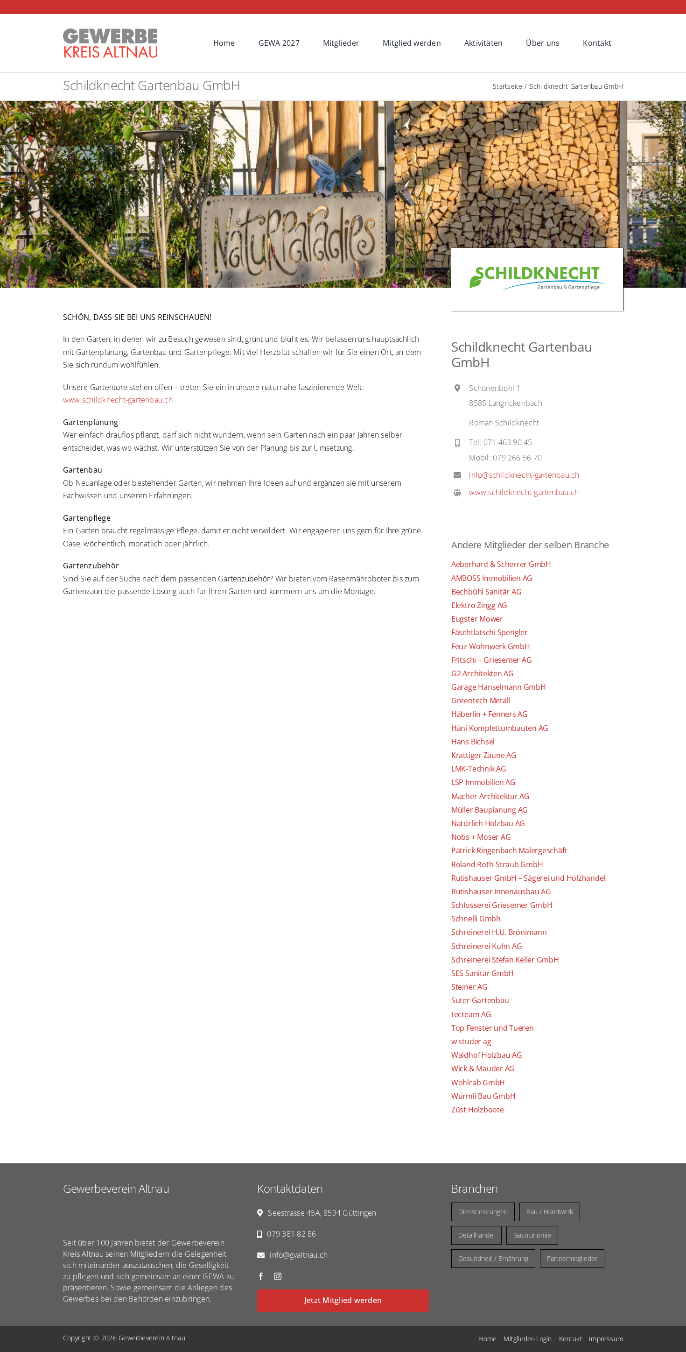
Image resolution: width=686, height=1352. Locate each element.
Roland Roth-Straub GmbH (497, 864)
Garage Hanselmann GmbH (498, 687)
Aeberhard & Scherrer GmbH (501, 564)
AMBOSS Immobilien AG (491, 578)
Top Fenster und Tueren (492, 1028)
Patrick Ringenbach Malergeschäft (509, 850)
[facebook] (261, 1276)
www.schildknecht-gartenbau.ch (118, 400)
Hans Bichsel (473, 741)
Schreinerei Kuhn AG (486, 946)
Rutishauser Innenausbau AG (501, 891)
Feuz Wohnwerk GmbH (490, 646)
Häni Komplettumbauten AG (499, 728)
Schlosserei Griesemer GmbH (502, 905)
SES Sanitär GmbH (482, 973)
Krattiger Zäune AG (484, 755)
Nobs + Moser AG (481, 837)
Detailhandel (476, 1235)
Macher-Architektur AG (490, 796)
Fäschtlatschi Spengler (489, 632)
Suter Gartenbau (480, 1000)
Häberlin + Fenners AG (489, 714)
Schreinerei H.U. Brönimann (499, 932)
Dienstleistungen (483, 1211)
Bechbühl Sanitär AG (486, 592)
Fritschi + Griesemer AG (491, 660)
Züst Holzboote (477, 1109)
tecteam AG (471, 1014)
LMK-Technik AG (478, 769)
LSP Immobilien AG (483, 782)
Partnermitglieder (572, 1258)
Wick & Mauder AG (483, 1068)
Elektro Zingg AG (479, 605)
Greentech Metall (480, 700)
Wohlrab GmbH (478, 1082)
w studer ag (471, 1041)
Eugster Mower (477, 619)
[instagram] (277, 1276)
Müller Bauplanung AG (489, 810)
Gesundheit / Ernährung (493, 1258)
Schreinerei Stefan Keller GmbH (505, 960)
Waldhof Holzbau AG (486, 1055)
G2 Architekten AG (482, 673)
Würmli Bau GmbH (483, 1096)
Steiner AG (469, 987)
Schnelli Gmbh (476, 918)
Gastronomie (532, 1235)
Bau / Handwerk (549, 1211)
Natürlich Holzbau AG (488, 823)
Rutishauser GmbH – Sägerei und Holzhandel (528, 878)
